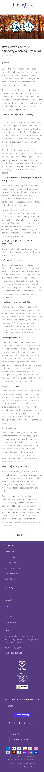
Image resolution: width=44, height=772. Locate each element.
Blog (6, 606)
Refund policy (20, 759)
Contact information (31, 767)
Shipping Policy (11, 563)
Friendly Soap (20, 756)
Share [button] (6, 63)
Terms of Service (11, 574)
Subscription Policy (12, 568)
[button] (5, 5)
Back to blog (23, 535)
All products (9, 595)
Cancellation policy (15, 767)
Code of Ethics (10, 579)
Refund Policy (10, 552)
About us (8, 617)
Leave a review (10, 622)
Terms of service (16, 763)
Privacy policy (32, 759)
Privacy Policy (10, 557)
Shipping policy (30, 763)
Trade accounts (11, 611)
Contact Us (9, 600)
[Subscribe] (36, 706)
